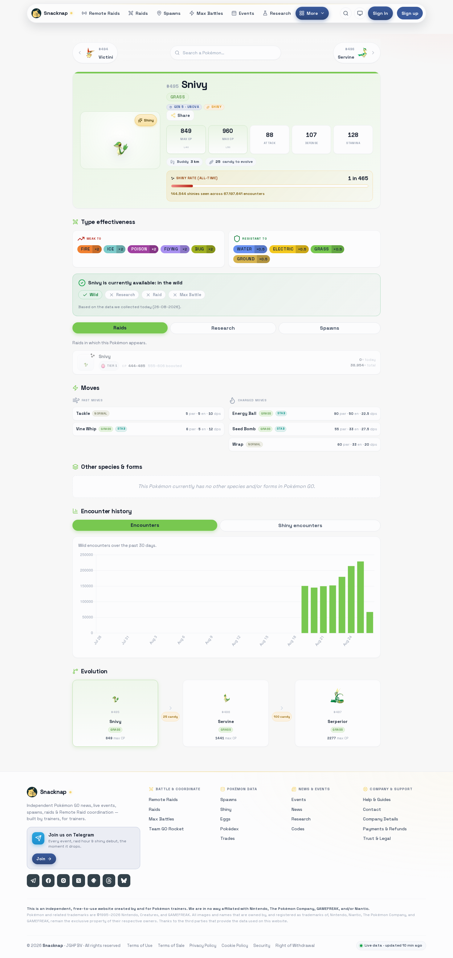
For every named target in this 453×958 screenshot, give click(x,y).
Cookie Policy (235, 945)
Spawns (228, 799)
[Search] (346, 13)
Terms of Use (140, 945)
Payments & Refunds (385, 829)
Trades (227, 838)
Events (299, 799)
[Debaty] (94, 880)
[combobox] (225, 53)
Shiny (149, 120)
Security (261, 945)
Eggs (225, 819)
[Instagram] (63, 880)
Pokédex (229, 829)
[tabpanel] (226, 357)
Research (301, 819)
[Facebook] (48, 880)
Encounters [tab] (145, 525)
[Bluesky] (124, 880)
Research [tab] (223, 328)
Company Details (380, 819)
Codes (298, 829)
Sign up (410, 13)
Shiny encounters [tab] (300, 525)
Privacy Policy (203, 945)
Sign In (380, 13)
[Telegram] (33, 880)
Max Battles (161, 819)
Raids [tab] (120, 327)
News (297, 809)
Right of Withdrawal (295, 945)
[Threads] (109, 880)
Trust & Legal (377, 838)
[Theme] (360, 13)
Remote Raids (163, 799)
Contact (372, 809)
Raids (154, 809)
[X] (78, 880)
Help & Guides (377, 799)
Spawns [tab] (329, 328)
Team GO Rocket (166, 829)
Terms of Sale (171, 945)
